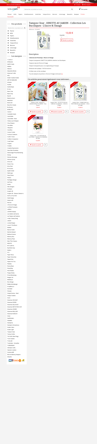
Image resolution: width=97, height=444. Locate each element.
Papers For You (11, 261)
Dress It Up (10, 164)
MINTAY (9, 243)
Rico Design (10, 282)
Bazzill (9, 96)
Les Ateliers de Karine (13, 214)
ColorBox (9, 130)
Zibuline (9, 357)
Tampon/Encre (14, 43)
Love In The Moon (12, 225)
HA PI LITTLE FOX (12, 196)
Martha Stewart (11, 232)
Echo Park (10, 166)
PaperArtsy (10, 259)
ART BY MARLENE (12, 80)
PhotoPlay (10, 268)
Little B (9, 220)
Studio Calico (10, 327)
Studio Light (10, 329)
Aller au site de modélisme (13, 4)
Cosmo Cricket (11, 132)
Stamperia (10, 323)
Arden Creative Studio (13, 78)
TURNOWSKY (10, 345)
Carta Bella (10, 116)
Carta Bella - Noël (12, 118)
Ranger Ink (10, 277)
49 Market (10, 62)
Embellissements (14, 38)
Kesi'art (9, 202)
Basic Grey (10, 93)
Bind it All (9, 103)
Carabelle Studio (11, 114)
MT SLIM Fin (10, 245)
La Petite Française (12, 207)
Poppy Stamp (10, 273)
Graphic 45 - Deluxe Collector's (15, 193)
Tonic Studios (11, 338)
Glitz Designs (10, 186)
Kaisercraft (10, 200)
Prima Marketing (11, 275)
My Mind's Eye (11, 248)
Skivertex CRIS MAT (12, 300)
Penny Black (10, 266)
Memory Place (11, 239)
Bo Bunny (10, 107)
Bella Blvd (9, 100)
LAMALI (9, 209)
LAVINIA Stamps (11, 211)
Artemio (9, 82)
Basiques (12, 52)
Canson (9, 112)
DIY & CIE (9, 161)
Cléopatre (10, 127)
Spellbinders (10, 318)
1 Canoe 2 (10, 59)
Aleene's (9, 68)
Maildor (9, 227)
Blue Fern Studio (11, 105)
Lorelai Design (11, 223)
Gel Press (9, 182)
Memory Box (10, 236)
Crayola (9, 143)
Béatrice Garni (11, 98)
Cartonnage (13, 48)
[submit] (72, 9)
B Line (9, 89)
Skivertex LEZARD (12, 309)
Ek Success (10, 168)
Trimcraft (9, 341)
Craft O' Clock (11, 137)
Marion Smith (11, 230)
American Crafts (11, 73)
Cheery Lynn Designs (13, 121)
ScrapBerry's (10, 286)
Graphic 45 (10, 191)
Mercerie (12, 45)
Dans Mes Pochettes (12, 150)
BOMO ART (10, 109)
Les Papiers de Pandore (13, 216)
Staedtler (9, 320)
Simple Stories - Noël (12, 293)
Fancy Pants (10, 175)
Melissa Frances (11, 234)
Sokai (8, 316)
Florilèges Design (12, 180)
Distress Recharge (12, 157)
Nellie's (9, 250)
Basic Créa (10, 91)
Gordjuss (9, 189)
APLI (8, 75)
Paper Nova (10, 254)
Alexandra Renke (11, 71)
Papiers (12, 36)
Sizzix (8, 298)
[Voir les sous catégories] (8, 31)
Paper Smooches (11, 257)
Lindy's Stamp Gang (12, 218)
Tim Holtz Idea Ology (12, 336)
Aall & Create (10, 64)
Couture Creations (12, 134)
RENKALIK (10, 279)
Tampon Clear (11, 332)
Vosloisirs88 (10, 352)
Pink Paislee (10, 270)
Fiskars (9, 177)
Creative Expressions (12, 148)
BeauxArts (12, 50)
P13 (8, 252)
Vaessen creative (11, 350)
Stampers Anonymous (13, 325)
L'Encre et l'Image (12, 205)
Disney (9, 155)
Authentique (10, 87)
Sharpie (9, 291)
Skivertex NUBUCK (12, 313)
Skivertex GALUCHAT (13, 304)
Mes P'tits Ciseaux (12, 241)
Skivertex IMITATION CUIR (14, 307)
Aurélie (9, 84)
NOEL (11, 33)
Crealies (9, 146)
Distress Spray (11, 159)
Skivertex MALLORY (12, 311)
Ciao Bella (10, 125)
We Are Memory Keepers (14, 354)
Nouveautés (10, 16)
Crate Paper (10, 141)
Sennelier (9, 289)
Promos (83, 14)
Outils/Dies (13, 40)
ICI (62, 74)
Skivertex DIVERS (11, 302)
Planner (12, 31)
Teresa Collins (11, 334)
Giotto (9, 184)
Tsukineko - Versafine (13, 343)
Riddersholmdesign (12, 284)
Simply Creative (11, 295)
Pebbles (9, 264)
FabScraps (10, 173)
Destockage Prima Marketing (15, 152)
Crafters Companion (12, 139)
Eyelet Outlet (10, 171)
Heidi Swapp (10, 198)
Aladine (9, 66)
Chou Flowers (11, 123)
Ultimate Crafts (11, 348)
